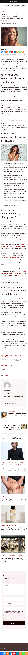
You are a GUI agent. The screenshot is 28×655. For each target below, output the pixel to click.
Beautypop (3, 23)
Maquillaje (5, 464)
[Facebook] (2, 52)
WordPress (3, 648)
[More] (22, 52)
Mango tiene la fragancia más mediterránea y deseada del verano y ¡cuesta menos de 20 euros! (14, 529)
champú (12, 89)
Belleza (3, 11)
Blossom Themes (17, 646)
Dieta (16, 462)
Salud (22, 464)
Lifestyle (21, 462)
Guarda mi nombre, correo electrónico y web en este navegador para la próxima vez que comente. (13, 612)
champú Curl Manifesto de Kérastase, (10, 280)
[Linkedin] (10, 52)
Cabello (6, 375)
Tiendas (12, 466)
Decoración (10, 462)
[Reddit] (7, 52)
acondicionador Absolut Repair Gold (10, 257)
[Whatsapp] (20, 52)
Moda (11, 464)
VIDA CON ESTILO (11, 645)
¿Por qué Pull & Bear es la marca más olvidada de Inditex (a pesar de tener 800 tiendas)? (12, 559)
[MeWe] (15, 52)
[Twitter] (5, 52)
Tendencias (5, 466)
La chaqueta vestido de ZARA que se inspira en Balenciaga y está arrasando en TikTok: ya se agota (14, 470)
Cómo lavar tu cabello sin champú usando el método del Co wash (6, 355)
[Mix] (17, 52)
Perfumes (16, 464)
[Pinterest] (12, 52)
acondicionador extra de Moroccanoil (11, 239)
